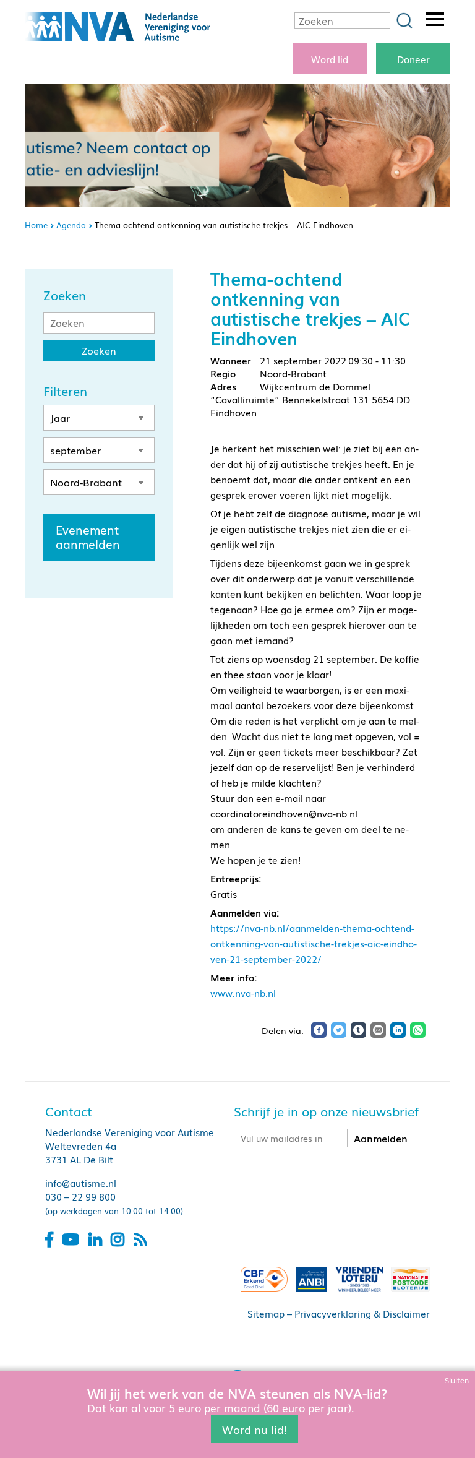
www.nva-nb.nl (243, 992)
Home (36, 225)
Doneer (413, 59)
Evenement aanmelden (88, 537)
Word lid (329, 59)
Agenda (71, 225)
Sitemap (266, 1313)
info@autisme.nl (80, 1182)
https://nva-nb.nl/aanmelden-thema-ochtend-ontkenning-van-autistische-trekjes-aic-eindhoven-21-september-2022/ (313, 943)
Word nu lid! (254, 1429)
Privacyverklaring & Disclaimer (362, 1313)
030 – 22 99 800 (80, 1196)
